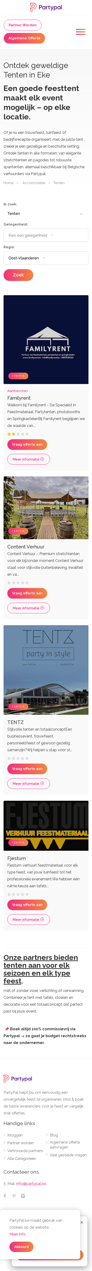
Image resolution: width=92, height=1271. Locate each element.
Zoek (18, 274)
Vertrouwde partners (25, 1151)
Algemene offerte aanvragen (65, 1144)
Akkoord (21, 1247)
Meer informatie (26, 459)
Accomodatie (33, 183)
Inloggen (15, 1135)
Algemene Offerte (24, 38)
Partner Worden (23, 25)
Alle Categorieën (21, 1158)
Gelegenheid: (16, 224)
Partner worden (20, 1143)
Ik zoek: (10, 204)
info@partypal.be (31, 1183)
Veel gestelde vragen (68, 1155)
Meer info (17, 1234)
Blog (54, 1135)
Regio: (9, 247)
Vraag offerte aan (27, 444)
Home (8, 183)
